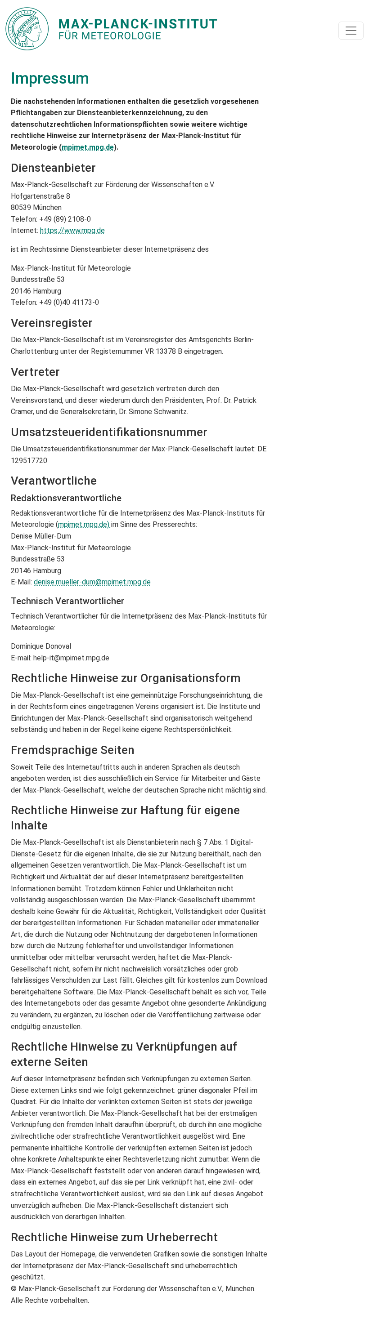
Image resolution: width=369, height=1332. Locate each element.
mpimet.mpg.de (88, 147)
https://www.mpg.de (72, 230)
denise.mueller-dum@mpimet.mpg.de (92, 582)
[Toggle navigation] (351, 31)
